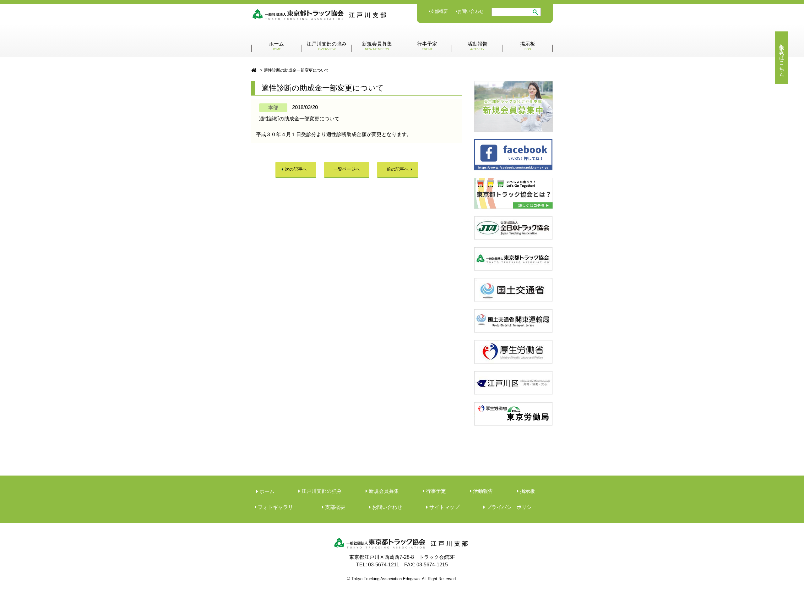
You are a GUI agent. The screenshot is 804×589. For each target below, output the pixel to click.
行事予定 (427, 46)
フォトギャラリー (277, 507)
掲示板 (527, 46)
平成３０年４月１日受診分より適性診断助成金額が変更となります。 (334, 134)
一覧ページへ (347, 169)
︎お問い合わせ (386, 507)
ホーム (276, 46)
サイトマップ (443, 507)
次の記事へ (296, 169)
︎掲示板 (527, 491)
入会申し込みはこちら (782, 58)
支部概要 (439, 11)
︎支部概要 (334, 507)
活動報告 (477, 46)
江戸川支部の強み (327, 46)
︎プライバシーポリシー (511, 507)
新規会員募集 (377, 46)
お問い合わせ (470, 11)
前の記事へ (398, 169)
